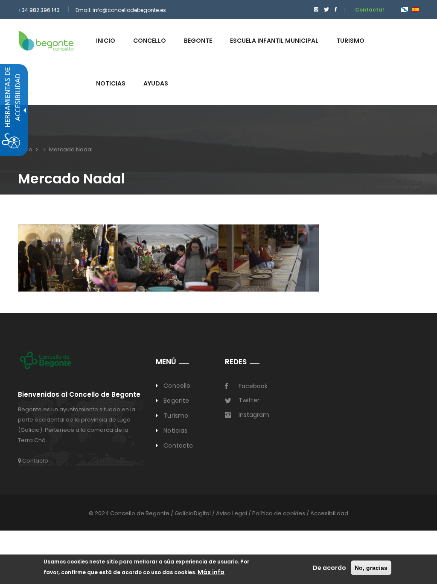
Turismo (175, 415)
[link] (46, 40)
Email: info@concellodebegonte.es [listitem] (121, 10)
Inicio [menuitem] (105, 40)
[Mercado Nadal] (404, 9)
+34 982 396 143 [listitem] (39, 10)
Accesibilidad (329, 513)
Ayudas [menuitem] (155, 83)
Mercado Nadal (71, 149)
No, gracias (371, 567)
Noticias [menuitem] (110, 83)
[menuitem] (314, 9)
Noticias (175, 430)
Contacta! (369, 9)
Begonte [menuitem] (198, 40)
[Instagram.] (316, 10)
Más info (211, 572)
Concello (176, 385)
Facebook (253, 386)
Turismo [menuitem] (350, 40)
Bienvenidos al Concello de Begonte (79, 394)
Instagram (254, 414)
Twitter (249, 400)
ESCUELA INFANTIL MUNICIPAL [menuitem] (274, 40)
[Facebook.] (336, 10)
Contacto (34, 461)
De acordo (329, 567)
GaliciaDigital (193, 513)
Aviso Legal (231, 513)
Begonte (176, 400)
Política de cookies (278, 513)
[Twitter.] (326, 10)
